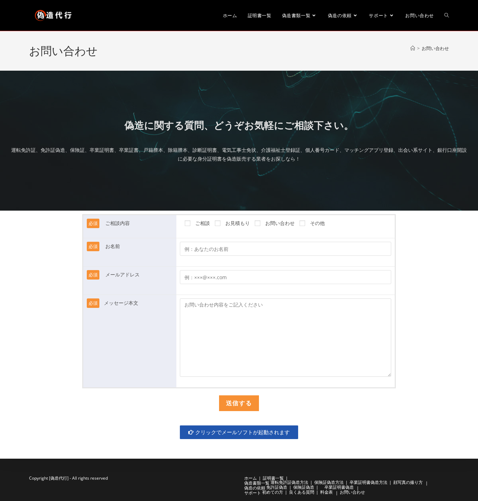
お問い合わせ (435, 48)
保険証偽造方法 (329, 482)
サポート (252, 493)
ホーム (250, 478)
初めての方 (272, 492)
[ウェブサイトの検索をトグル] (446, 15)
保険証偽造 (303, 487)
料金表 (326, 492)
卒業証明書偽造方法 (368, 482)
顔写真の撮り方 (408, 482)
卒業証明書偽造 (341, 487)
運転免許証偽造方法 (289, 482)
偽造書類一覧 (256, 483)
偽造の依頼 (254, 488)
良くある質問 (301, 492)
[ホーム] (412, 48)
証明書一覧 (273, 478)
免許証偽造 (276, 487)
